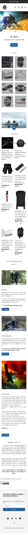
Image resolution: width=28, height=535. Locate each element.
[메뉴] (25, 7)
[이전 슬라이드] (4, 31)
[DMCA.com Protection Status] (4, 484)
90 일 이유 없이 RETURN (9, 494)
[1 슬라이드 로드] (12, 31)
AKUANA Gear (11, 528)
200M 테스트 (14, 496)
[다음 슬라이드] (24, 31)
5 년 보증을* (19, 494)
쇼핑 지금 (14, 44)
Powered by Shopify (19, 528)
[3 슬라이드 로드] (15, 31)
